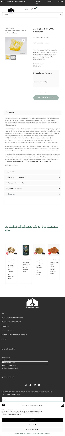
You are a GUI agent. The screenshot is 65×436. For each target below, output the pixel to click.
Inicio (6, 28)
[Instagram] (26, 385)
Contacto (4, 339)
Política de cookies (19, 433)
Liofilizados (28, 259)
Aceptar (32, 420)
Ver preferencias (32, 429)
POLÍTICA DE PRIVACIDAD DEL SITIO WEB (34, 433)
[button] (62, 405)
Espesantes (16, 30)
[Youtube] (34, 385)
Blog (3, 313)
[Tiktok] (30, 385)
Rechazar (32, 424)
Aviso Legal (47, 433)
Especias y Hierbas (13, 261)
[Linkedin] (39, 385)
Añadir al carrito (46, 97)
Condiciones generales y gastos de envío (14, 334)
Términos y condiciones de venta (12, 322)
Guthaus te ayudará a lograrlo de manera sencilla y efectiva (31, 161)
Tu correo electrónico (11, 395)
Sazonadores (56, 259)
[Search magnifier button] (61, 14)
